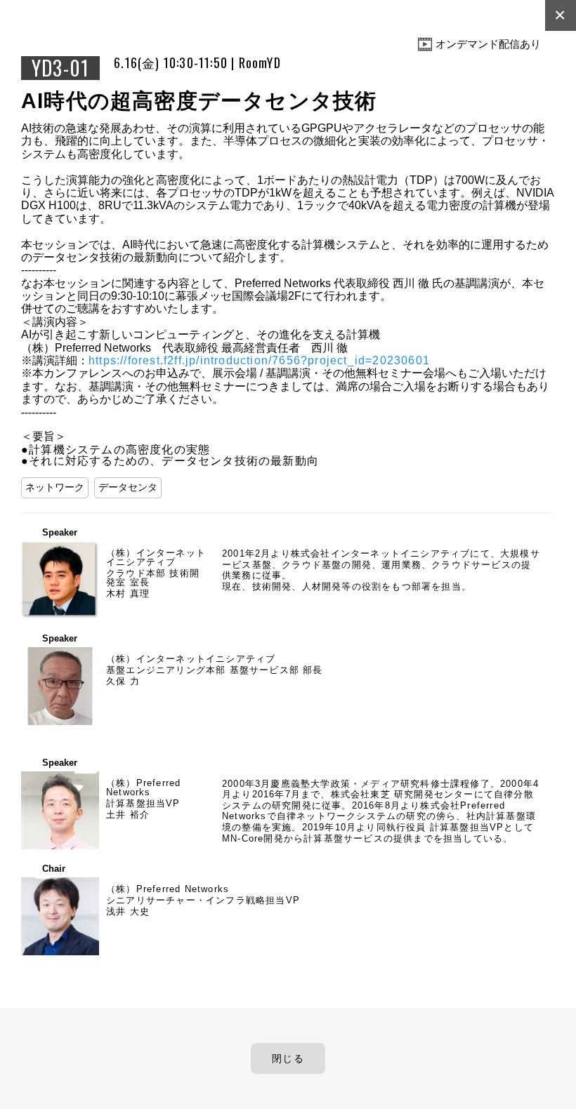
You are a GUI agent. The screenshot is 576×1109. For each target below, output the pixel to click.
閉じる (288, 1058)
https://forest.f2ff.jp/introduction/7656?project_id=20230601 (259, 360)
